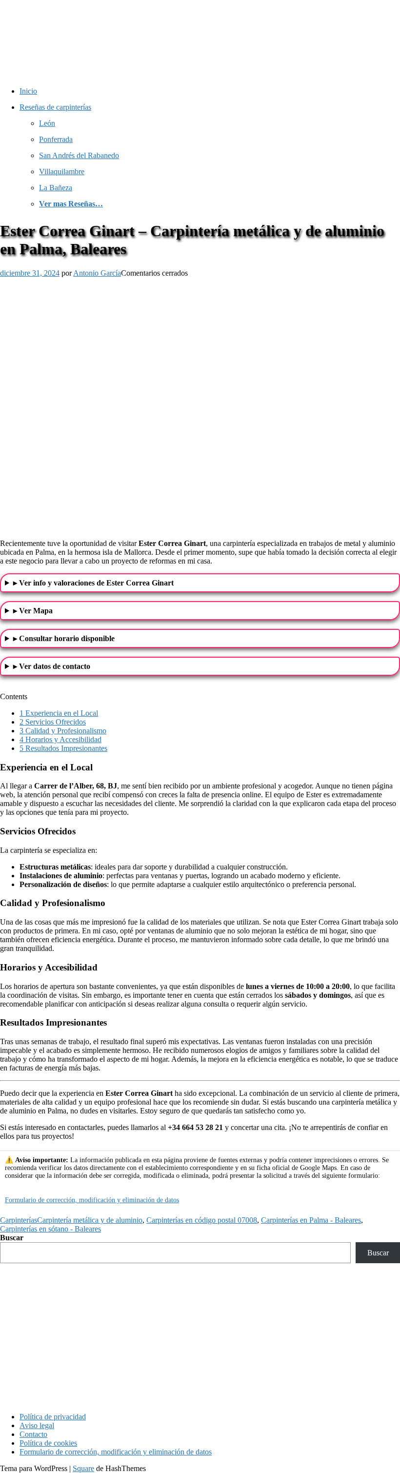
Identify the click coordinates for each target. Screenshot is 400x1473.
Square (83, 1468)
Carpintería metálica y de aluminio (89, 1220)
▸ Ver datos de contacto (51, 666)
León (47, 123)
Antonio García (97, 273)
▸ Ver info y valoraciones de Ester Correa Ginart (93, 583)
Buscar (11, 1237)
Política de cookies (48, 1443)
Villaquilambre (61, 171)
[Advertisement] (200, 1336)
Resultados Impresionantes (63, 748)
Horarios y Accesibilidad (60, 739)
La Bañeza (55, 187)
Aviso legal (37, 1425)
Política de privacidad (53, 1416)
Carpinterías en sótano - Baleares (50, 1229)
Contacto (33, 1434)
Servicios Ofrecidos (53, 722)
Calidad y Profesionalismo (63, 730)
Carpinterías (18, 1220)
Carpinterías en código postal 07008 (201, 1220)
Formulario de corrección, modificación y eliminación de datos (92, 1200)
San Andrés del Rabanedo (79, 155)
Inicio (28, 91)
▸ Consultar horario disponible (64, 638)
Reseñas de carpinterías (55, 107)
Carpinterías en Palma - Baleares (311, 1220)
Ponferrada (56, 139)
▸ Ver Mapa (33, 610)
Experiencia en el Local (59, 713)
